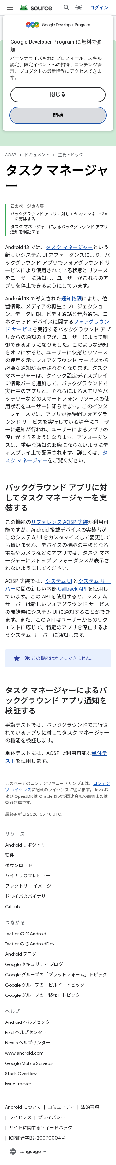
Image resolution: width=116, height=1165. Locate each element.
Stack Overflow (21, 1073)
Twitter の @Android (25, 933)
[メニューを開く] (10, 7)
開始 (58, 115)
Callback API (72, 589)
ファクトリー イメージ (28, 886)
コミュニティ (61, 1107)
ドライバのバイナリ (25, 896)
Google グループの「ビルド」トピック (44, 985)
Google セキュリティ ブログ (34, 964)
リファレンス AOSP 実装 (59, 522)
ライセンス (20, 1117)
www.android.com (24, 1053)
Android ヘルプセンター (29, 1022)
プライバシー (51, 1117)
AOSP (10, 155)
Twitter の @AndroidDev (29, 944)
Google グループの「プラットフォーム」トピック (56, 975)
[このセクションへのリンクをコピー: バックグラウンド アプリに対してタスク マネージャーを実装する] (34, 509)
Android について (23, 1107)
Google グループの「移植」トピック (42, 995)
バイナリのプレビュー (27, 876)
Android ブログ (20, 954)
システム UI (58, 581)
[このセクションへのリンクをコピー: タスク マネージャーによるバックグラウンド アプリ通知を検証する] (42, 712)
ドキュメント (37, 155)
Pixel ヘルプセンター (26, 1032)
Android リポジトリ (25, 845)
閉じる (58, 94)
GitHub (12, 906)
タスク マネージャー (69, 247)
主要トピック (70, 155)
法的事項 (90, 1107)
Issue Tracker (18, 1084)
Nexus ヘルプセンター (27, 1043)
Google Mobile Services (29, 1063)
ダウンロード (18, 865)
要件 (9, 855)
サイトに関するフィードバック (40, 1127)
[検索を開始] (67, 8)
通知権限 (71, 299)
